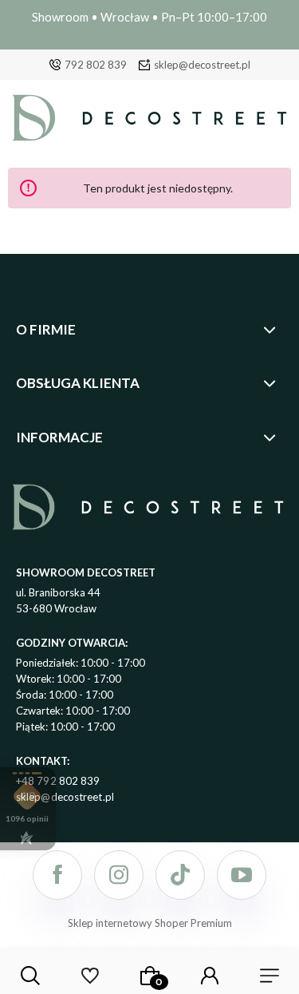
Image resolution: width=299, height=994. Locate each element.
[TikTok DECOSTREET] (180, 875)
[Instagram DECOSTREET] (119, 875)
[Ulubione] (90, 975)
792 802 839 (96, 64)
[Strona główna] (149, 122)
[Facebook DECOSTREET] (57, 875)
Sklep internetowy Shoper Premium (150, 923)
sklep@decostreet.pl (202, 64)
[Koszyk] (149, 975)
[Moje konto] (209, 976)
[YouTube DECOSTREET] (241, 875)
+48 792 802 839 (58, 780)
